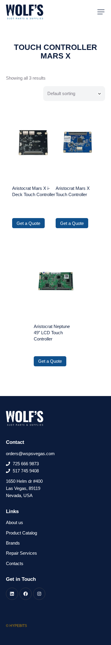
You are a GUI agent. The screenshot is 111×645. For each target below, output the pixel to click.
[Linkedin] (12, 594)
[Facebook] (26, 594)
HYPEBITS (18, 626)
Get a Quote (28, 223)
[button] (101, 12)
